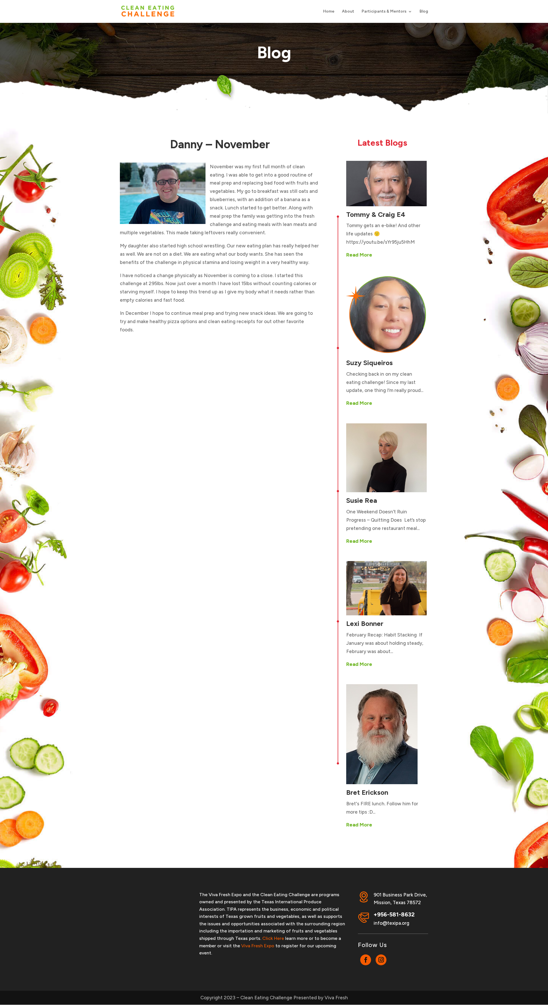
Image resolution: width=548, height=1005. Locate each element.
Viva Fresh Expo (257, 945)
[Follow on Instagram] (381, 959)
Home (329, 11)
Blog (424, 11)
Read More (359, 255)
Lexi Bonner (364, 623)
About (348, 11)
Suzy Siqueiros (369, 363)
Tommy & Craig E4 (375, 214)
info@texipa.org (391, 923)
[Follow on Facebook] (365, 959)
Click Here (273, 938)
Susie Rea (361, 500)
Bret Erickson (367, 792)
